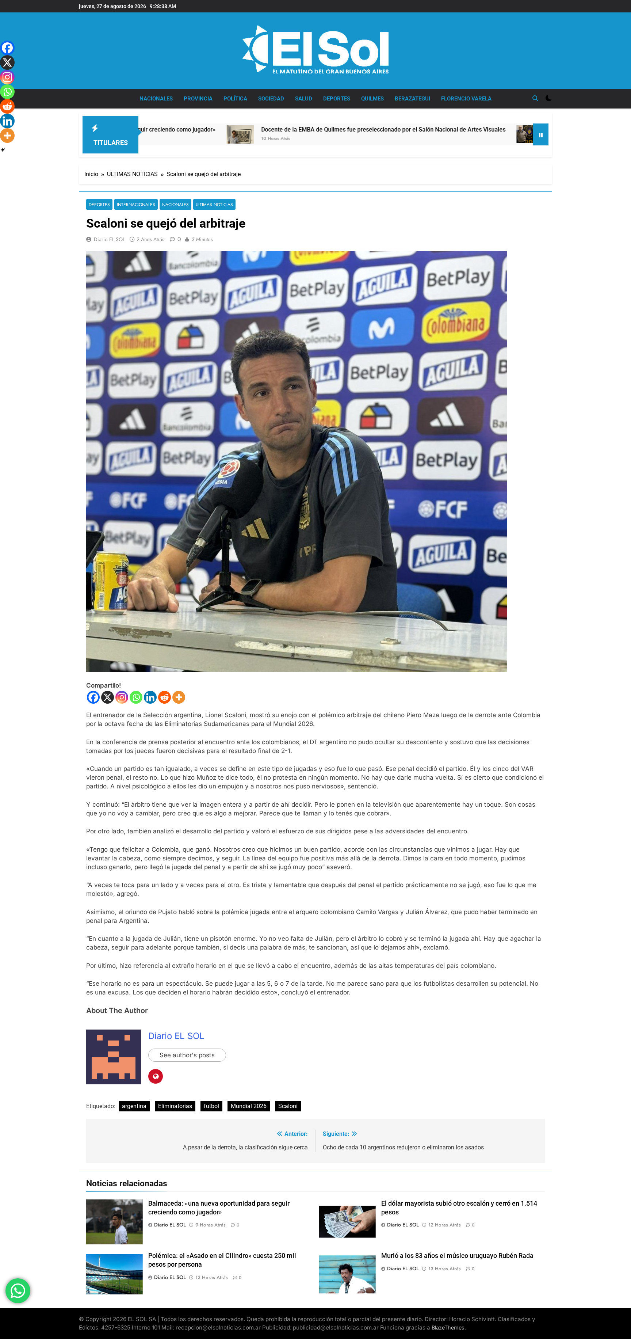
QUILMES (372, 98)
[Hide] (3, 150)
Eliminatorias (175, 1106)
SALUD (303, 98)
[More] (178, 697)
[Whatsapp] (136, 697)
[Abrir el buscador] (535, 98)
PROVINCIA (198, 98)
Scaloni (288, 1106)
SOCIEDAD (271, 98)
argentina (134, 1106)
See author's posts (187, 1055)
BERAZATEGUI (412, 98)
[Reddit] (164, 697)
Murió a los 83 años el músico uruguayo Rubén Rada (457, 1255)
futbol (211, 1106)
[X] (107, 697)
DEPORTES (336, 98)
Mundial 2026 (249, 1106)
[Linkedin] (150, 697)
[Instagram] (121, 697)
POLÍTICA (235, 98)
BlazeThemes (448, 1327)
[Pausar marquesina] (540, 134)
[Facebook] (93, 697)
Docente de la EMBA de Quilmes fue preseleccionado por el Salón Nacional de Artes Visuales (293, 129)
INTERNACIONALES (136, 204)
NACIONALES (156, 98)
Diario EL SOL (109, 239)
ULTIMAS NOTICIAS (214, 204)
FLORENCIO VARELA (466, 98)
